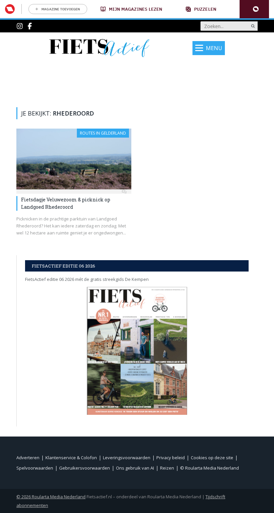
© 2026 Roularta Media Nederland (51, 497)
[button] (254, 9)
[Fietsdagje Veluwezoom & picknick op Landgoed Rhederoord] (73, 159)
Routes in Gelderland (103, 133)
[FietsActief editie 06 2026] (137, 351)
